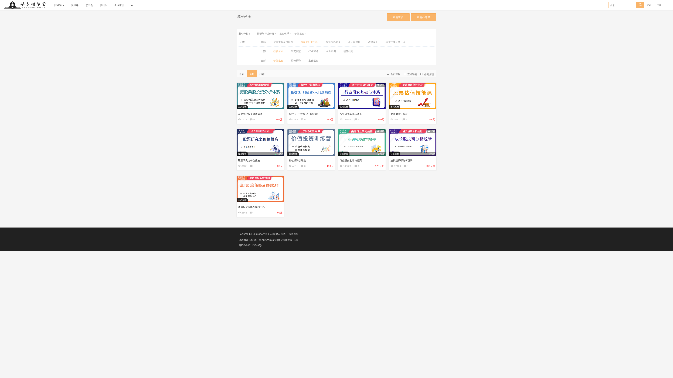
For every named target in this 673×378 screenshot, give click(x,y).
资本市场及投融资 (283, 42)
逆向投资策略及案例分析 (251, 207)
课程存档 (293, 234)
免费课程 (429, 74)
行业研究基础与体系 (351, 113)
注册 (659, 4)
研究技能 (348, 51)
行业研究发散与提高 (351, 160)
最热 (251, 74)
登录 (649, 4)
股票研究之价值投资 (249, 160)
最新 (241, 74)
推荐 (262, 74)
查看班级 (398, 17)
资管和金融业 (333, 42)
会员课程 (395, 74)
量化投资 (313, 60)
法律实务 (373, 42)
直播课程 (412, 74)
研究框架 (296, 51)
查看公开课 (423, 17)
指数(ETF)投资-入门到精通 (303, 113)
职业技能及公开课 (395, 42)
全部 (263, 42)
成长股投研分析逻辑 (401, 160)
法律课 (75, 5)
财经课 (58, 5)
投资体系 (284, 33)
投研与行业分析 (265, 33)
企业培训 (119, 5)
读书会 (89, 5)
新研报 (103, 5)
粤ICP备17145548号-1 (251, 245)
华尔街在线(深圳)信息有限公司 (276, 240)
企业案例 (331, 51)
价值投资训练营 (297, 160)
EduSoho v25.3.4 (262, 234)
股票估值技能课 (399, 113)
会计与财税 (354, 42)
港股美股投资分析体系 (250, 113)
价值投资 (299, 33)
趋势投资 (296, 60)
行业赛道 (313, 51)
